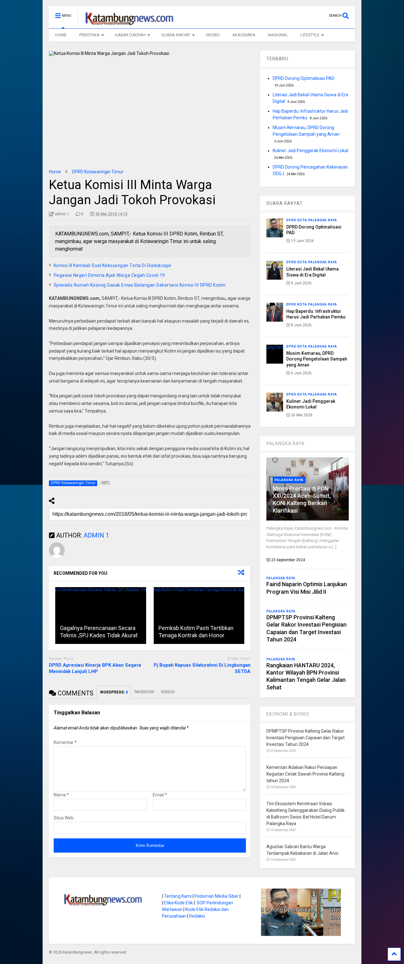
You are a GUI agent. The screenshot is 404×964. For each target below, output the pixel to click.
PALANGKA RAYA (285, 443)
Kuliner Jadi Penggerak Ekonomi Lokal (310, 150)
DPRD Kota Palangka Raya (311, 220)
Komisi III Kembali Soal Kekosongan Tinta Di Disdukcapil (112, 265)
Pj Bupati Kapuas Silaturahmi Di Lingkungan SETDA (202, 668)
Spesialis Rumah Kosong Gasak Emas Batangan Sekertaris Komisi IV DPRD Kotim (140, 285)
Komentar (65, 742)
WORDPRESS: (114, 692)
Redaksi (197, 916)
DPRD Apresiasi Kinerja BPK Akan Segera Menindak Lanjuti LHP (95, 668)
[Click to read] (100, 615)
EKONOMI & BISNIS (287, 714)
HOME (61, 35)
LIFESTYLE (309, 35)
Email (160, 794)
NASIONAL (278, 35)
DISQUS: (168, 692)
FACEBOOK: (144, 692)
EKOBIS (213, 35)
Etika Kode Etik (178, 902)
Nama (61, 794)
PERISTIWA (89, 35)
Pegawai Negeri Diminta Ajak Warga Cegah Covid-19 (109, 275)
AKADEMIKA (243, 35)
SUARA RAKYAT (175, 35)
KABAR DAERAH (130, 35)
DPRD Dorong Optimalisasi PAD (304, 78)
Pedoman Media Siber (216, 896)
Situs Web (64, 817)
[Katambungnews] (126, 23)
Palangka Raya (289, 480)
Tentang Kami (178, 896)
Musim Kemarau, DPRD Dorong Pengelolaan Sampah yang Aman (316, 359)
